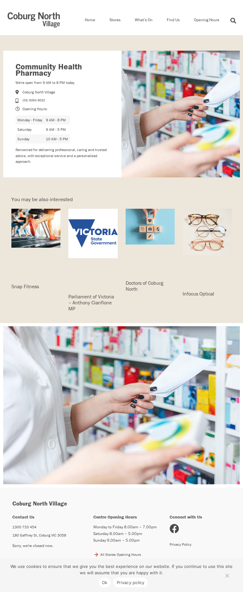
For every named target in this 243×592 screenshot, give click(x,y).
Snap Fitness (25, 286)
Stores (115, 19)
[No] (226, 574)
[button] (233, 21)
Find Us (173, 19)
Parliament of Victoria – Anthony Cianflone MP (91, 302)
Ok (105, 582)
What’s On (144, 19)
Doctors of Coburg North (144, 286)
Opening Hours (206, 19)
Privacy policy (131, 582)
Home (90, 19)
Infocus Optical (198, 293)
